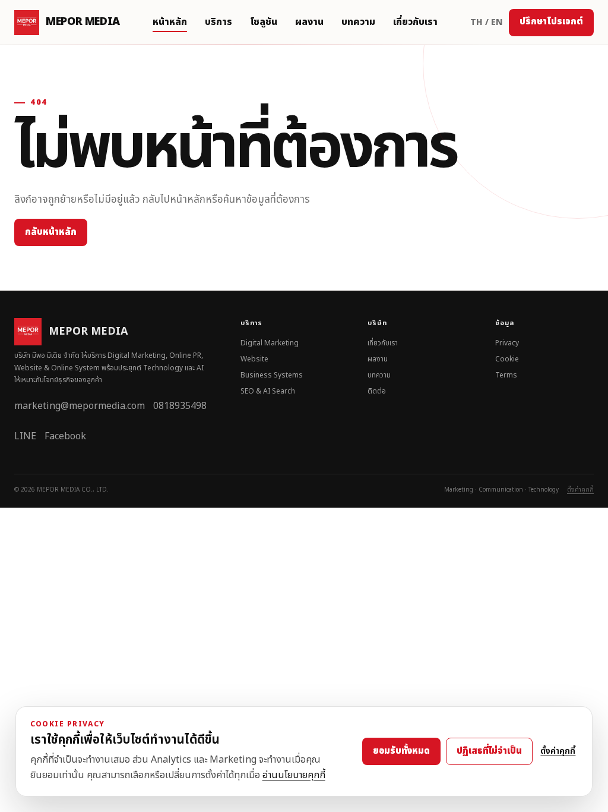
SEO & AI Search (267, 391)
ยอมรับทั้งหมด (401, 751)
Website (254, 359)
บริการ (218, 22)
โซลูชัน (263, 22)
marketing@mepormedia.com (79, 406)
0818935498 (180, 406)
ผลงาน (309, 22)
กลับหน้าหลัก (51, 232)
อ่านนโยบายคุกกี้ (293, 775)
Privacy (507, 343)
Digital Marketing (269, 343)
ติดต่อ (377, 391)
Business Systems (271, 375)
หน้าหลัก (170, 22)
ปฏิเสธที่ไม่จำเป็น (489, 751)
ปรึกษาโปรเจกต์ (551, 22)
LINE (25, 436)
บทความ (358, 22)
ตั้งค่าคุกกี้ (580, 490)
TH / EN (486, 22)
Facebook (65, 436)
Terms (506, 375)
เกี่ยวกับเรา (415, 22)
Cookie (507, 359)
